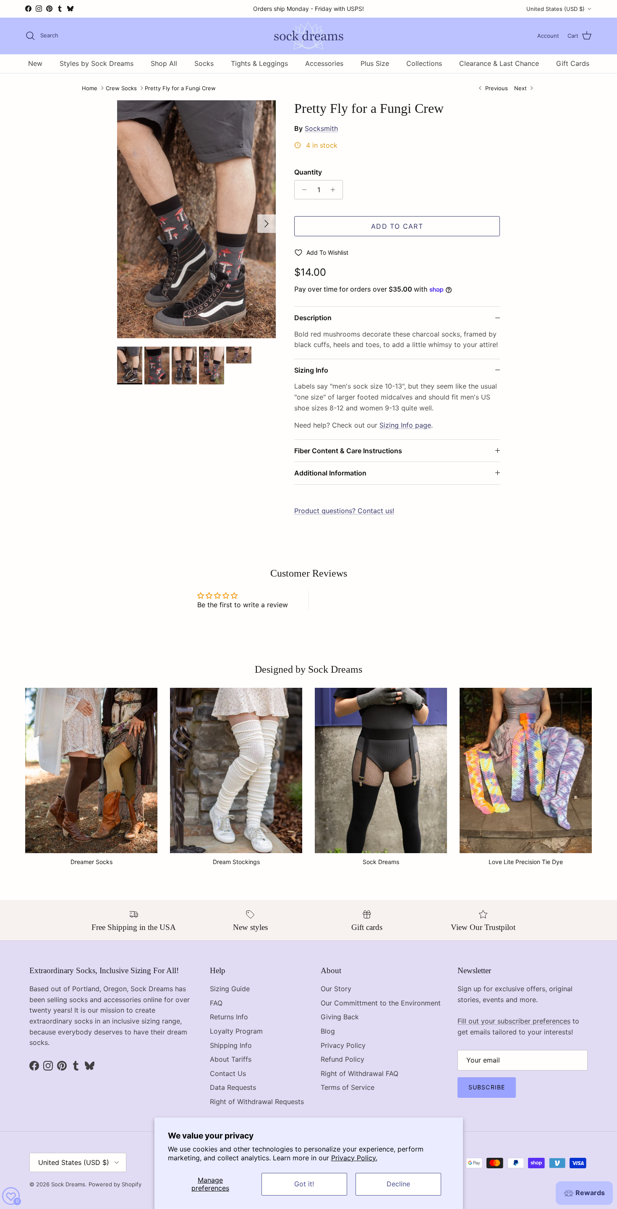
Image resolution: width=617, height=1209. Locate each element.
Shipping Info (231, 1045)
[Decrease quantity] (302, 189)
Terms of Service (347, 1087)
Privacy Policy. (354, 1158)
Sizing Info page (405, 425)
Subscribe (486, 1087)
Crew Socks (121, 88)
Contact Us (228, 1073)
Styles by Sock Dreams (96, 63)
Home (89, 88)
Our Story (336, 988)
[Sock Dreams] (308, 36)
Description (313, 317)
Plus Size (375, 63)
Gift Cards (572, 63)
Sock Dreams (68, 1184)
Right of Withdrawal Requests (257, 1101)
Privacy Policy (343, 1045)
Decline (398, 1184)
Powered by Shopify (115, 1184)
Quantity (308, 172)
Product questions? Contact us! (344, 511)
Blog (328, 1031)
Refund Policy (342, 1059)
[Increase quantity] (335, 189)
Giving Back (340, 1017)
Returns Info (229, 1017)
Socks (204, 63)
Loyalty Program (236, 1031)
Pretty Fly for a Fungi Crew (180, 88)
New (35, 63)
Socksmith (321, 128)
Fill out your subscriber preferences (514, 1021)
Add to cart (397, 226)
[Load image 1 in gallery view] (196, 219)
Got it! (304, 1184)
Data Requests (233, 1087)
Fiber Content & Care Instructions (348, 451)
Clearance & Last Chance (499, 63)
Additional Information (330, 473)
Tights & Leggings (259, 63)
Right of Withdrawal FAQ (359, 1073)
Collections (424, 63)
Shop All (164, 63)
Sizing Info (311, 370)
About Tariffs (230, 1059)
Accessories (324, 63)
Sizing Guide (230, 988)
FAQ (216, 1003)
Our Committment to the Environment (381, 1003)
